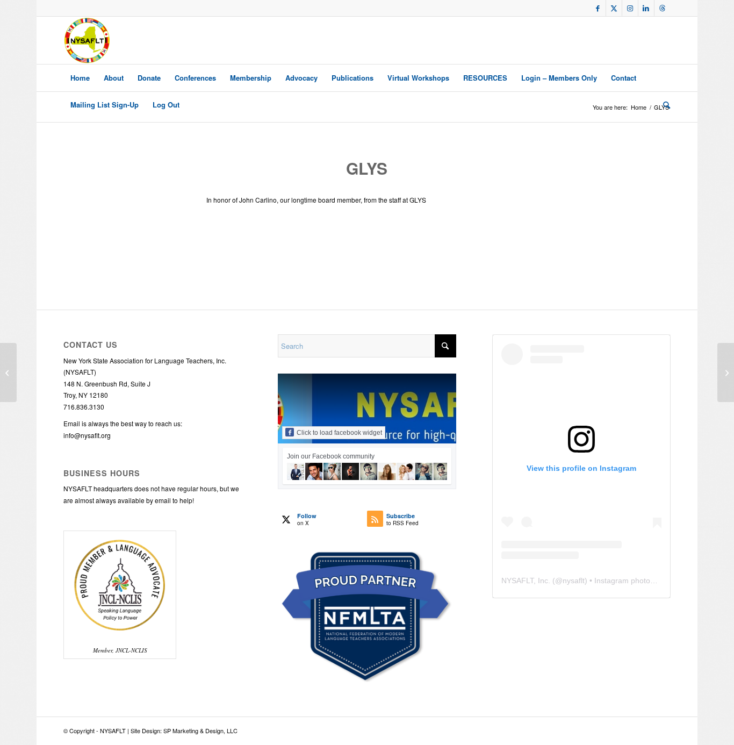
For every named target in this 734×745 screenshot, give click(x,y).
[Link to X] (614, 8)
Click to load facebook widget (339, 432)
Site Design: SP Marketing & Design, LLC (184, 730)
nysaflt (574, 580)
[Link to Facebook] (598, 8)
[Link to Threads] (662, 8)
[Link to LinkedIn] (646, 8)
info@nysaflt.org (87, 435)
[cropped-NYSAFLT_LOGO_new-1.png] (87, 40)
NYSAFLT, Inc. (525, 580)
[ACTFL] (8, 372)
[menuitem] (80, 78)
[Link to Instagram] (630, 8)
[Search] (663, 104)
